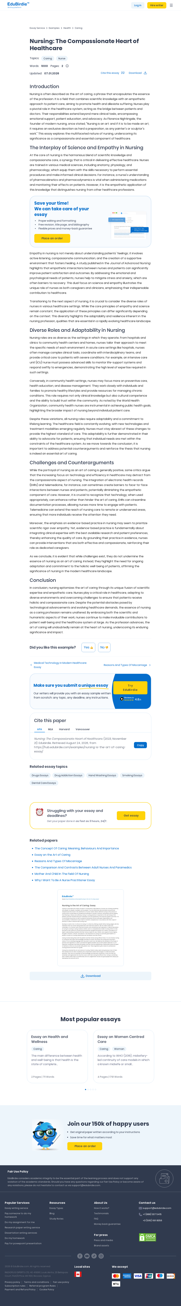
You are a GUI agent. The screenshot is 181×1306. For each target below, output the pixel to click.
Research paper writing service (22, 1227)
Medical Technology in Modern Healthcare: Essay (60, 665)
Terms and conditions (36, 1282)
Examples (54, 27)
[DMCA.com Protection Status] (147, 1237)
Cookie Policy (46, 1289)
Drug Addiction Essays (68, 775)
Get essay (131, 816)
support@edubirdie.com (157, 1208)
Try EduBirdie (130, 688)
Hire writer (156, 5)
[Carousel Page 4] (93, 1089)
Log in (137, 5)
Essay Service (37, 27)
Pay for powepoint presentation (23, 1243)
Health (67, 27)
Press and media (103, 1240)
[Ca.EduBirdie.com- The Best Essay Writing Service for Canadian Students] (77, 1274)
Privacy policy (12, 1282)
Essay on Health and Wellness (49, 1039)
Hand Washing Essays (102, 775)
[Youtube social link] (87, 1256)
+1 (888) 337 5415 (152, 1214)
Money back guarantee (107, 1223)
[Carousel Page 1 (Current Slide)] (85, 1089)
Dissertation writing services (21, 1232)
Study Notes (56, 1218)
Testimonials (101, 1213)
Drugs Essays (40, 775)
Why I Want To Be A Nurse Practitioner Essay (65, 880)
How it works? (101, 1208)
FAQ (96, 1218)
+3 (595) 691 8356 (152, 1220)
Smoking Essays (132, 775)
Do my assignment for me (20, 1222)
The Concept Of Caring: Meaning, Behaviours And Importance (77, 848)
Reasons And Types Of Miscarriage (125, 665)
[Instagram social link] (101, 1256)
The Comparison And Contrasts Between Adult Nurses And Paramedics (83, 867)
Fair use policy (61, 1282)
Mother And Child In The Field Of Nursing (62, 874)
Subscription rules (15, 1285)
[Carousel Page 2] (88, 1089)
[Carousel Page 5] (95, 1089)
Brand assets (101, 1245)
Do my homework (15, 1238)
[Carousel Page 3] (90, 1089)
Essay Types (56, 1208)
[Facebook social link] (80, 1256)
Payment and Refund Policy (20, 1289)
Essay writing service (16, 1208)
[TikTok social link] (94, 1256)
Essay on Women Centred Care (121, 1039)
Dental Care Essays (44, 783)
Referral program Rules (42, 1285)
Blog (51, 1213)
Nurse (61, 58)
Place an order (52, 238)
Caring (78, 27)
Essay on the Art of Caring (52, 855)
